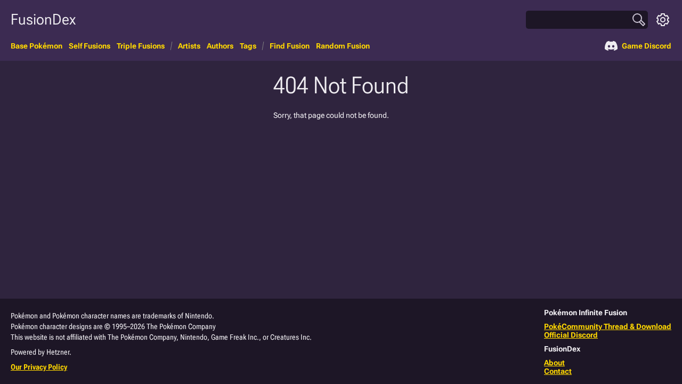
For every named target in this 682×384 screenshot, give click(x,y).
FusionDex (43, 19)
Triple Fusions (141, 46)
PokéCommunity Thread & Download (607, 326)
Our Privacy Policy (39, 367)
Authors (220, 46)
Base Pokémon (36, 46)
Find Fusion (290, 46)
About (554, 362)
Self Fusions (89, 46)
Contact (558, 371)
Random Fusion (343, 46)
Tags (248, 46)
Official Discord (571, 335)
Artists (189, 46)
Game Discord (646, 46)
